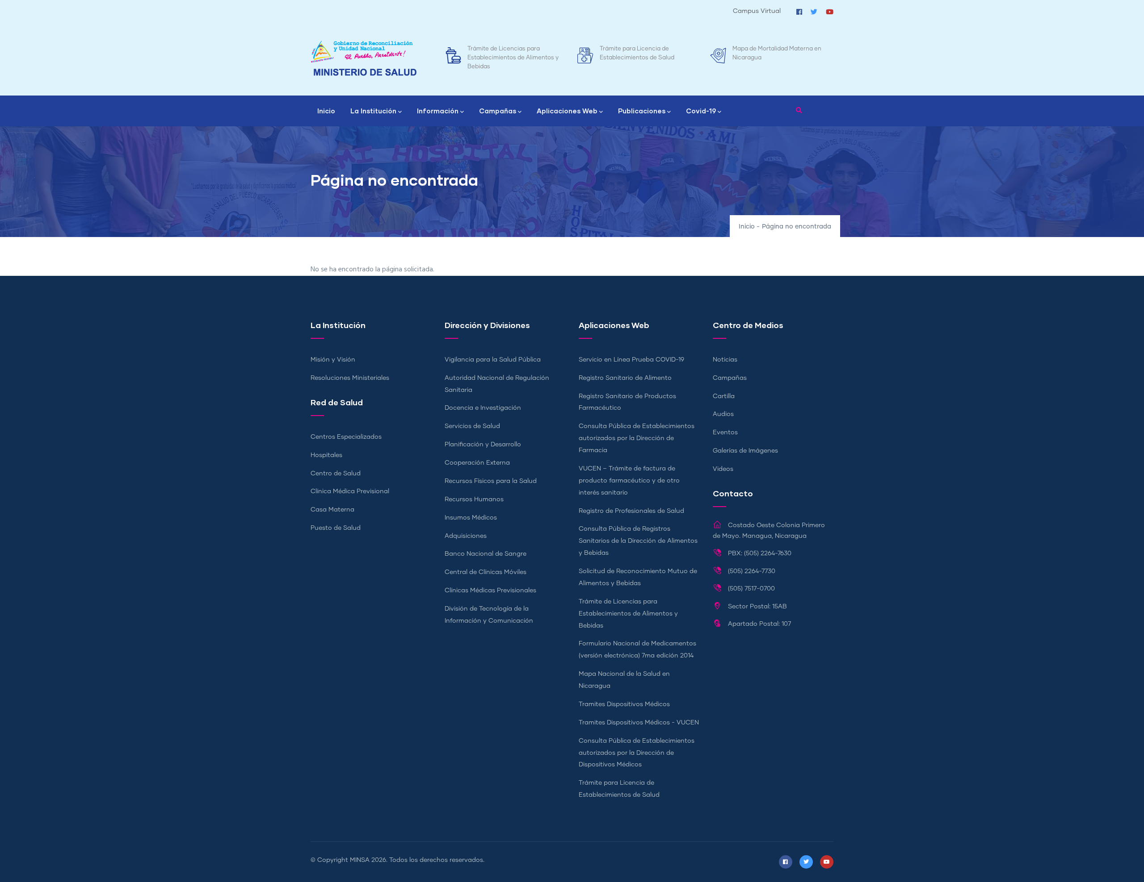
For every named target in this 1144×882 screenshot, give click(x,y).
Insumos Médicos (471, 518)
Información (437, 111)
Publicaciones (641, 111)
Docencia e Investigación (483, 408)
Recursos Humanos (474, 499)
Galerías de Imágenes (745, 451)
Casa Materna (332, 510)
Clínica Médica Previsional (350, 491)
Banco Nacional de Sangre (485, 554)
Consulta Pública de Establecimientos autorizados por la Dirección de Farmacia (636, 438)
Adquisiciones (466, 536)
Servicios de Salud (472, 426)
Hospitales (326, 455)
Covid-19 (701, 111)
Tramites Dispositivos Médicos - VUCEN (639, 723)
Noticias (725, 360)
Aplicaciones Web (567, 111)
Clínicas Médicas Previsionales (490, 590)
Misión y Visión (333, 360)
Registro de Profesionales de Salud (631, 511)
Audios (723, 414)
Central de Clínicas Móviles (485, 572)
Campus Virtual (757, 11)
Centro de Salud (336, 473)
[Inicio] (364, 58)
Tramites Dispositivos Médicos (624, 704)
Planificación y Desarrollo (483, 444)
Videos (723, 469)
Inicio (326, 111)
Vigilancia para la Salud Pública (493, 360)
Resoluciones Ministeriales (350, 378)
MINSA (360, 860)
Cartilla (724, 396)
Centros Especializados (346, 437)
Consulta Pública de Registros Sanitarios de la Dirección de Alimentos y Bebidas (638, 541)
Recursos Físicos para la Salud (491, 481)
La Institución (373, 111)
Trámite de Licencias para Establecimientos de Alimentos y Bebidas (513, 58)
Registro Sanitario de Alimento (625, 378)
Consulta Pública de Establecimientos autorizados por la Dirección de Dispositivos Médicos (636, 753)
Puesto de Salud (336, 528)
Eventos (725, 432)
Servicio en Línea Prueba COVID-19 (631, 360)
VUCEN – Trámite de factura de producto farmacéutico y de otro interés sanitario (629, 481)
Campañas (497, 111)
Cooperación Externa (477, 463)
